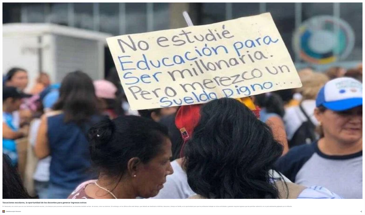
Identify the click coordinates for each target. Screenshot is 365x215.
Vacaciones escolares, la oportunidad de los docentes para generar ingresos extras (44, 202)
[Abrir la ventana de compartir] (361, 210)
